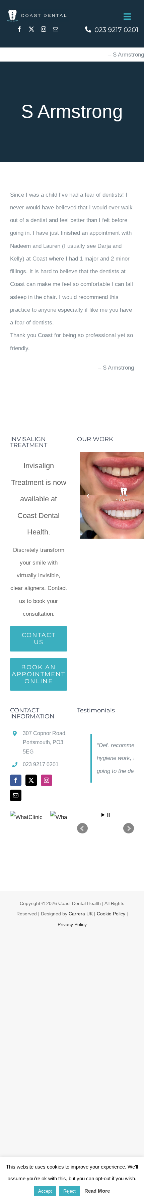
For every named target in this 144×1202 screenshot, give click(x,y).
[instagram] (43, 29)
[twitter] (31, 29)
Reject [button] (69, 1191)
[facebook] (19, 29)
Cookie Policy (111, 913)
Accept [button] (45, 1191)
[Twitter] (31, 780)
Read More (97, 1191)
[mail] (55, 29)
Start (103, 815)
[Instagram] (46, 780)
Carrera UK (81, 913)
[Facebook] (15, 780)
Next (128, 828)
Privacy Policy (72, 924)
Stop (108, 815)
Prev (82, 828)
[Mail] (15, 795)
